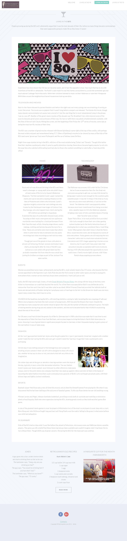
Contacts (63, 522)
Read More (63, 490)
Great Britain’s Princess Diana (63, 282)
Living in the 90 (85, 2)
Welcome (71, 2)
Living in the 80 (102, 2)
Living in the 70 (118, 2)
